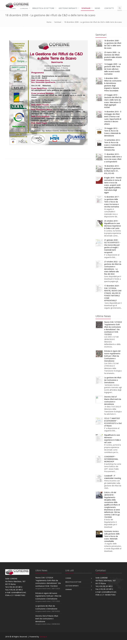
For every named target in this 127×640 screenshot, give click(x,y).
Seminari (85, 8)
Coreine (24, 8)
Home (13, 8)
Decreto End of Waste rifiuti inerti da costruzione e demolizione (46, 619)
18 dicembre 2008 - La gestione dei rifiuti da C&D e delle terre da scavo (93, 22)
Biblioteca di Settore (43, 8)
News (97, 8)
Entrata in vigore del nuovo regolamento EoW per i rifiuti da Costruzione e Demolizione (48, 596)
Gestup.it (43, 636)
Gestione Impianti (68, 8)
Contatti (109, 8)
